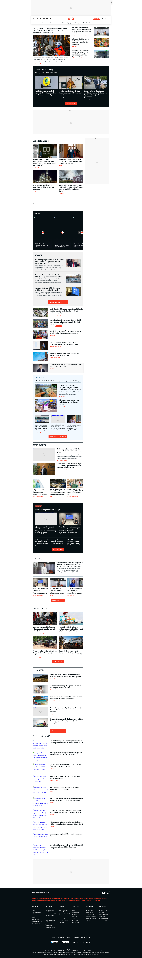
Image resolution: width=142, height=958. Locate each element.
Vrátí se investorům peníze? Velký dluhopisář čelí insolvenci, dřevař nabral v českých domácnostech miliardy (58, 492)
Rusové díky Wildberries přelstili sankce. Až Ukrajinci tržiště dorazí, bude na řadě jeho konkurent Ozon (71, 188)
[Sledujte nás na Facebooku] (40, 18)
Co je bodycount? (36, 923)
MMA (73, 910)
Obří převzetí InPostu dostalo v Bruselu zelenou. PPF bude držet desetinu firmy (70, 93)
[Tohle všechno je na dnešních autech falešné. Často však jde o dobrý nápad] (40, 768)
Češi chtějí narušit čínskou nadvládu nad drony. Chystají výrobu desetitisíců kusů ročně (73, 542)
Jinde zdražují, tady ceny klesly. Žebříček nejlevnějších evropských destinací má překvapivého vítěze (58, 427)
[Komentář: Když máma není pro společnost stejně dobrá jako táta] (40, 779)
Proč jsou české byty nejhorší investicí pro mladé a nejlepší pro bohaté (64, 354)
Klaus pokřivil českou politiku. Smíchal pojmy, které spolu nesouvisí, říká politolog (66, 753)
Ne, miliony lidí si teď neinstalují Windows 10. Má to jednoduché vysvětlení (65, 788)
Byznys (69, 23)
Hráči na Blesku (55, 898)
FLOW (85, 23)
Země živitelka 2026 (103, 920)
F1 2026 (74, 918)
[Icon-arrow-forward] (79, 232)
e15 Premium (44, 23)
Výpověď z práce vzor (63, 920)
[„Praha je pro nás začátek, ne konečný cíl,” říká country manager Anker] (40, 368)
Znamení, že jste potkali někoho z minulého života (51, 915)
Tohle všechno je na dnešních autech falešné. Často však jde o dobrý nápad (65, 765)
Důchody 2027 (102, 916)
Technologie (89, 906)
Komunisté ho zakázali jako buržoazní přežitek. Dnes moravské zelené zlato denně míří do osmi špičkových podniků (66, 721)
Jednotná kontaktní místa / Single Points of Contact (65, 954)
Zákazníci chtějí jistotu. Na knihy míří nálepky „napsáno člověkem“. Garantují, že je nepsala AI (81, 41)
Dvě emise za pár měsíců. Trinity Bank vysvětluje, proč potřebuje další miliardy (64, 343)
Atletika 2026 (75, 920)
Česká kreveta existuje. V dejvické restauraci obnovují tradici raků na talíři (65, 687)
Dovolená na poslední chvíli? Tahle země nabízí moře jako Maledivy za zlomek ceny (66, 698)
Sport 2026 (75, 906)
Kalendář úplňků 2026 (37, 921)
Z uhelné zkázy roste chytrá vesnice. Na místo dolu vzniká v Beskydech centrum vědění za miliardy (66, 710)
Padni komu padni (63, 918)
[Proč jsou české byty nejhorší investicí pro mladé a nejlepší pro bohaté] (40, 356)
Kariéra (88, 937)
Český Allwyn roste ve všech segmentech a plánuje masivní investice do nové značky (45, 93)
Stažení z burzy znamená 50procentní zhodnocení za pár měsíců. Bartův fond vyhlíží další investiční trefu (44, 162)
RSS (82, 937)
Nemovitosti (89, 898)
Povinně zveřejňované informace (91, 954)
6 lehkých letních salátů (51, 931)
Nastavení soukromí (104, 952)
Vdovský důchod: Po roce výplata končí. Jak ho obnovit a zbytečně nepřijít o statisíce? (74, 427)
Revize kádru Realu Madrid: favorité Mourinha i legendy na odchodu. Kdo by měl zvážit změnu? (66, 799)
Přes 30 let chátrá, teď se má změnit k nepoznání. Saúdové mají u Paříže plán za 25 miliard (71, 629)
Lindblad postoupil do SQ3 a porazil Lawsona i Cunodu (66, 835)
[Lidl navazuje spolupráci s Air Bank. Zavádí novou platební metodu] (46, 405)
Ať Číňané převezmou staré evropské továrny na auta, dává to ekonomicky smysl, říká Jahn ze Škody (81, 30)
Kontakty (54, 937)
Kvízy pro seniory (36, 919)
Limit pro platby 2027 (103, 914)
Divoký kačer (61, 922)
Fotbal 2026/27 (75, 912)
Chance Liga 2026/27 (86, 900)
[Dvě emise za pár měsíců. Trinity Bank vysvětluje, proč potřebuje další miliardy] (40, 345)
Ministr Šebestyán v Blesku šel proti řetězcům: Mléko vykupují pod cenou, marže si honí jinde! (66, 742)
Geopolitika (62, 23)
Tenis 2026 (74, 916)
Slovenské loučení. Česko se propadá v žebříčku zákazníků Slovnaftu (43, 187)
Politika (61, 906)
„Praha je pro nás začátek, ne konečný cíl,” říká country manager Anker (66, 365)
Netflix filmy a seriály (90, 920)
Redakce (62, 937)
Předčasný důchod (103, 910)
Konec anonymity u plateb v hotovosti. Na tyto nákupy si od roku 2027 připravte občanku (70, 387)
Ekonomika (53, 23)
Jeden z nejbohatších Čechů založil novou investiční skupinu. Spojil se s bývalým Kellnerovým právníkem (95, 94)
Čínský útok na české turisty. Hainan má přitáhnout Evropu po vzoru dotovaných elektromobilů (70, 653)
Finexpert (91, 23)
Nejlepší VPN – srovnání (90, 918)
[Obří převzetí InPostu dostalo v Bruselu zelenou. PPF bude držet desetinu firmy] (71, 82)
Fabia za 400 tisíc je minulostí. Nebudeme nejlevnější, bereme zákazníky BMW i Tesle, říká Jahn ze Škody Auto (57, 591)
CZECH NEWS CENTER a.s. (76, 949)
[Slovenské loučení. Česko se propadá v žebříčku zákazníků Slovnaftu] (45, 176)
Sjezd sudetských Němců (64, 914)
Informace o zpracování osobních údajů (85, 952)
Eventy (99, 23)
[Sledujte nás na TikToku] (50, 18)
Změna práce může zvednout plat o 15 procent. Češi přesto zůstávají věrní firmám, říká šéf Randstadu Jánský (70, 564)
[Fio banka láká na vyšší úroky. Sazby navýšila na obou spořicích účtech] (73, 292)
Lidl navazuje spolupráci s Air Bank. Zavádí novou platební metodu (69, 402)
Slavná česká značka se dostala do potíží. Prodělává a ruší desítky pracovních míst (75, 492)
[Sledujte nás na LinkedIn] (34, 18)
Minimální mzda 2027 (103, 918)
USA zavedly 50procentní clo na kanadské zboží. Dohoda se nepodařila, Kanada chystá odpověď (49, 261)
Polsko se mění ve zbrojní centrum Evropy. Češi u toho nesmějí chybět (45, 653)
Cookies (97, 952)
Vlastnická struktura (48, 954)
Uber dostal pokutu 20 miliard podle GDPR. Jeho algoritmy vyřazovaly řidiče (48, 276)
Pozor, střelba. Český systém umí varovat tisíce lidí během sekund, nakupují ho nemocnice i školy (40, 492)
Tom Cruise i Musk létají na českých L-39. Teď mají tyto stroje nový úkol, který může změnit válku (69, 465)
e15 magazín (77, 23)
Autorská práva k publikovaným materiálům (42, 952)
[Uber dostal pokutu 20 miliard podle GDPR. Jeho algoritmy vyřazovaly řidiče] (73, 279)
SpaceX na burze (89, 910)
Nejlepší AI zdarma (89, 914)
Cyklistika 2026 (75, 922)
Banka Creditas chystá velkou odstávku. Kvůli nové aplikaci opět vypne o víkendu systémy (41, 427)
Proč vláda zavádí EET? (64, 916)
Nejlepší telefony (89, 912)
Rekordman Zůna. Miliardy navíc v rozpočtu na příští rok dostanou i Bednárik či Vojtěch (70, 161)
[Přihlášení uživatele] (102, 18)
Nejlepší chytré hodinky (90, 916)
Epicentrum (34, 910)
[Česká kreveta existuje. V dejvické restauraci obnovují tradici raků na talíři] (40, 689)
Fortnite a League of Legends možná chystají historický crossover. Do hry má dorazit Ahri (65, 811)
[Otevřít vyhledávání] (105, 18)
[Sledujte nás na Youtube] (47, 18)
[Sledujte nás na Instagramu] (44, 18)
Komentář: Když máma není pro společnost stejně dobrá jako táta (65, 777)
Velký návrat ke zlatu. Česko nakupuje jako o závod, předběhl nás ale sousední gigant (65, 332)
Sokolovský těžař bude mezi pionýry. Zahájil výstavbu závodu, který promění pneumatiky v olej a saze (80, 53)
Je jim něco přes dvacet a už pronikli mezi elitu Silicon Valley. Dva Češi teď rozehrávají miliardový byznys (45, 530)
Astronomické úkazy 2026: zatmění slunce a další (50, 920)
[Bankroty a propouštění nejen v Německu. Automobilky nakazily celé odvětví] (45, 618)
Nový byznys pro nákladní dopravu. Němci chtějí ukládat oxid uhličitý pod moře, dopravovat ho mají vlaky (50, 30)
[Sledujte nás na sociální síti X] (37, 18)
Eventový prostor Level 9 (73, 900)
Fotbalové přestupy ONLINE (57, 900)
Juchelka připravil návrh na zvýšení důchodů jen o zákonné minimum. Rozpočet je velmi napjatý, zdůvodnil (65, 322)
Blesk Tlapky (46, 898)
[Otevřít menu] (108, 18)
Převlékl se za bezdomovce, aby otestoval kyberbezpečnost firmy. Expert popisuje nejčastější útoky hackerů (70, 530)
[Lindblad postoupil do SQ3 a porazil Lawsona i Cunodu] (40, 837)
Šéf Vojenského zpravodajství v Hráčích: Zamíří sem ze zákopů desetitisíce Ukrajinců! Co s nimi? (66, 847)
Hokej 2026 (74, 914)
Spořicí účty (101, 912)
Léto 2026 (49, 906)
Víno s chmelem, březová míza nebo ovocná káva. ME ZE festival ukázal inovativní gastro (65, 675)
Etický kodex (80, 954)
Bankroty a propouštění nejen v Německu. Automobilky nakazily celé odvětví (44, 629)
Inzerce (68, 937)
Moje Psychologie (37, 898)
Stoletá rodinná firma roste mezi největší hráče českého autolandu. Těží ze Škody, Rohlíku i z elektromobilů (66, 311)
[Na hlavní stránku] (71, 18)
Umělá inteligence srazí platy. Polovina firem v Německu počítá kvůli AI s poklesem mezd (41, 542)
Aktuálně (35, 906)
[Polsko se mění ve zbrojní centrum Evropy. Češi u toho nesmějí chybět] (45, 642)
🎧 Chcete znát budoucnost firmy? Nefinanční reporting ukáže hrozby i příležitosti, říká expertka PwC (74, 591)
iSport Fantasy (65, 898)
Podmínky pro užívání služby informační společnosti (64, 952)
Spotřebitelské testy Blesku (77, 898)
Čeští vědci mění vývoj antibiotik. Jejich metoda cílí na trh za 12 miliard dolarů (69, 451)
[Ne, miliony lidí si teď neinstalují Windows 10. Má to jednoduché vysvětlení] (40, 790)
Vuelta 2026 (96, 900)
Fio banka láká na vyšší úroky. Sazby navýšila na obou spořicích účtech (47, 289)
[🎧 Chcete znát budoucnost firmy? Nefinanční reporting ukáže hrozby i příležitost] (75, 582)
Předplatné (76, 937)
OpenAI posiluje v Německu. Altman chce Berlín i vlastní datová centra (57, 542)
